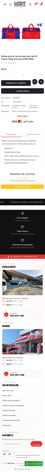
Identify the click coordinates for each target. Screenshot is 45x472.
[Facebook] (4, 454)
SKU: (2, 102)
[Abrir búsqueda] (10, 4)
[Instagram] (9, 454)
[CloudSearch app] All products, (19, 106)
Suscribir (36, 445)
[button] (4, 63)
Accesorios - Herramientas (33, 106)
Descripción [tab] (11, 134)
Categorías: (5, 105)
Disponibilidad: (6, 98)
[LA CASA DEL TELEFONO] (20, 4)
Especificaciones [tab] (33, 134)
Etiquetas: (5, 111)
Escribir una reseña (22, 187)
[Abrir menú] (5, 4)
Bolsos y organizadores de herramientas (25, 111)
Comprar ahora (22, 91)
